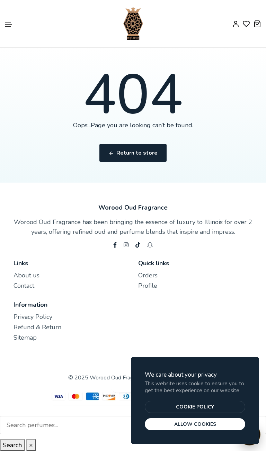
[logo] (133, 23)
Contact (24, 286)
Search (12, 445)
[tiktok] (137, 244)
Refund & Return (37, 327)
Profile (147, 286)
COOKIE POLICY (195, 407)
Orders (148, 275)
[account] (235, 23)
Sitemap (25, 337)
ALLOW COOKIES (195, 424)
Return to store (137, 153)
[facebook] (115, 244)
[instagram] (126, 244)
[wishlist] (246, 23)
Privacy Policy (33, 317)
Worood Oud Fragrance (133, 207)
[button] (9, 24)
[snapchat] (150, 244)
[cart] (257, 23)
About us (26, 275)
